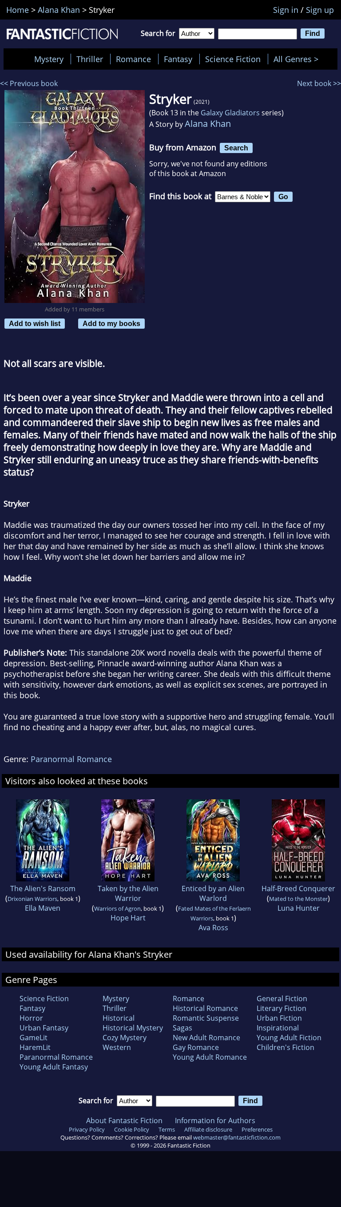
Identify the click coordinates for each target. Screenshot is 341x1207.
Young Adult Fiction (289, 1037)
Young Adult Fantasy (54, 1067)
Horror (31, 1018)
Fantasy (178, 59)
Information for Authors (215, 1120)
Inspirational (278, 1028)
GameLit (34, 1037)
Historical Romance (205, 1008)
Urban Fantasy (44, 1028)
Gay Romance (196, 1047)
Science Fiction (233, 59)
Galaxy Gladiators (230, 113)
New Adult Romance (206, 1037)
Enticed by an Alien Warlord (213, 893)
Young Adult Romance (210, 1057)
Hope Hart (128, 918)
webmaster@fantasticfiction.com (237, 1137)
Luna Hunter (299, 908)
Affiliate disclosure (208, 1129)
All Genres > (298, 59)
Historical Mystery (133, 1028)
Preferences (257, 1129)
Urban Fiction (279, 1018)
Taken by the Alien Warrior (128, 893)
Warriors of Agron (117, 908)
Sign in (285, 9)
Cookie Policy (131, 1129)
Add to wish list (34, 323)
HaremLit (35, 1047)
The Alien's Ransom (42, 888)
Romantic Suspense (206, 1018)
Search (236, 148)
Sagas (182, 1028)
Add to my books (111, 323)
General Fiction (282, 998)
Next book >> (319, 83)
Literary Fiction (281, 1008)
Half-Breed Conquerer (298, 888)
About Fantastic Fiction (124, 1120)
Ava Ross (213, 927)
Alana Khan (208, 124)
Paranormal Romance (71, 759)
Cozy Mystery (125, 1037)
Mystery (48, 59)
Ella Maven (42, 908)
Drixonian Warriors (32, 899)
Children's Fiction (285, 1047)
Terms (167, 1129)
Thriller (89, 59)
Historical (119, 1018)
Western (117, 1047)
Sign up (320, 9)
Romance (133, 59)
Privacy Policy (87, 1129)
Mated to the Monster (298, 899)
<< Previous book (29, 83)
